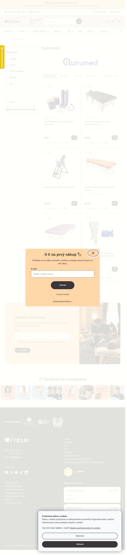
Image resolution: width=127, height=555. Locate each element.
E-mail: (34, 269)
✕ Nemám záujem (62, 294)
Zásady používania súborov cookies (85, 528)
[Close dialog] (93, 253)
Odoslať (62, 285)
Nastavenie (80, 536)
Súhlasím (80, 544)
